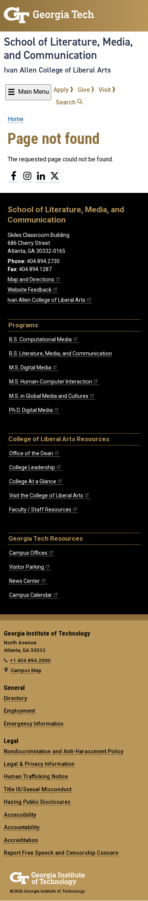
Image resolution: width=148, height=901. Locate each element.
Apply (62, 89)
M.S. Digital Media (30, 368)
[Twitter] (54, 178)
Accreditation (21, 840)
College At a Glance (32, 481)
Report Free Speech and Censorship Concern (61, 853)
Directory (15, 698)
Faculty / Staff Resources (40, 510)
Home (16, 119)
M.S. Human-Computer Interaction (50, 382)
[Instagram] (27, 178)
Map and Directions (31, 279)
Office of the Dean (31, 453)
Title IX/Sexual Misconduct (37, 789)
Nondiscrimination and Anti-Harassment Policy (63, 751)
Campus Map (26, 670)
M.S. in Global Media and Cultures (48, 396)
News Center (24, 581)
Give (84, 89)
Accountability (21, 827)
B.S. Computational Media (40, 339)
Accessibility (20, 815)
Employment (19, 711)
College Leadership (32, 467)
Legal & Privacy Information (39, 764)
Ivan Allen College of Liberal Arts (57, 70)
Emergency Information (33, 724)
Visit (105, 89)
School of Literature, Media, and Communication (68, 48)
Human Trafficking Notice (36, 776)
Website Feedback (30, 290)
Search (66, 102)
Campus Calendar (30, 595)
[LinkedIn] (41, 178)
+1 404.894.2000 (30, 660)
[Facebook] (13, 178)
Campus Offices (28, 553)
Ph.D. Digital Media (31, 410)
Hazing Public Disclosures (37, 802)
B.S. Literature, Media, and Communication (60, 353)
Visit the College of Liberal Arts (46, 495)
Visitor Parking (26, 567)
